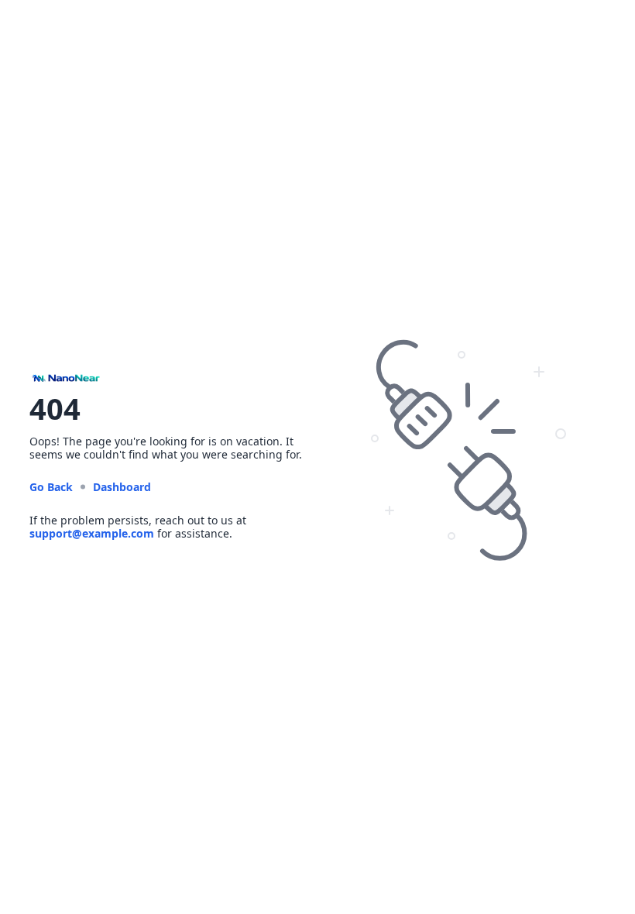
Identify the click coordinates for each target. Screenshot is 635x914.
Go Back (51, 486)
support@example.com (91, 533)
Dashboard (122, 486)
